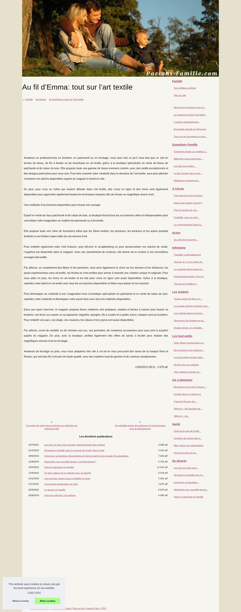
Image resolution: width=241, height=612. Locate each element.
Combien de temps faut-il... (188, 438)
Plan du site (180, 95)
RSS (104, 608)
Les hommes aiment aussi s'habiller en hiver (67, 478)
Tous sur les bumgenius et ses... (190, 136)
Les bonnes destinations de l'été (61, 484)
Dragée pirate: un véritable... (188, 327)
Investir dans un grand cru (187, 394)
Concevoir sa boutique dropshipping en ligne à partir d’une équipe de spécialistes (86, 456)
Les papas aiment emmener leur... (191, 306)
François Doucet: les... (185, 401)
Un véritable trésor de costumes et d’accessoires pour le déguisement (140, 427)
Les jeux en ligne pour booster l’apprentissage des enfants (74, 445)
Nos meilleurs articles (185, 88)
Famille (29, 99)
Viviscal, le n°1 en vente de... (189, 262)
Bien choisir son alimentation (188, 445)
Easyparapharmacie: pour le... (189, 276)
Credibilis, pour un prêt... (186, 217)
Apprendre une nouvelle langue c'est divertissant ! (70, 461)
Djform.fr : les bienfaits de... (188, 408)
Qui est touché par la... (185, 452)
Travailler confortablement (187, 254)
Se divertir (41, 99)
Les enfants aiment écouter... (189, 313)
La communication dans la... (188, 224)
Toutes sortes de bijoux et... (188, 299)
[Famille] (120, 38)
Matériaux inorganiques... (187, 180)
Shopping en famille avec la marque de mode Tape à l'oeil (74, 450)
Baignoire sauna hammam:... (189, 158)
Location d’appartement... (187, 122)
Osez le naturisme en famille (59, 467)
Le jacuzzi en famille (54, 490)
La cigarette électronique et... (189, 269)
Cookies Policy (93, 608)
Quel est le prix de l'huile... (187, 431)
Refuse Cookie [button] (20, 601)
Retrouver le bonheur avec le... (190, 107)
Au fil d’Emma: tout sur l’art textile (66, 99)
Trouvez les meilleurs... (186, 283)
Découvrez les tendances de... (189, 320)
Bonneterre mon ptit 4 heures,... (190, 387)
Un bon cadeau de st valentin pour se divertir (67, 473)
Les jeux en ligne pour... (186, 468)
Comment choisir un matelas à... (190, 151)
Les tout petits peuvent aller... (189, 357)
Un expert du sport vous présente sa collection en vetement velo (51, 427)
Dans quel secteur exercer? (188, 203)
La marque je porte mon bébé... (190, 114)
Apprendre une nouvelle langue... (191, 489)
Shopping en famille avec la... (189, 475)
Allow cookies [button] (47, 601)
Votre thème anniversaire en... (189, 342)
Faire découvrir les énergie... (189, 195)
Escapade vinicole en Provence (190, 129)
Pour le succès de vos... (186, 210)
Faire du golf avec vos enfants (60, 495)
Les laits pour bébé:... (185, 166)
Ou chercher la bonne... (186, 239)
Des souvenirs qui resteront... (189, 350)
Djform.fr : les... (182, 416)
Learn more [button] (34, 592)
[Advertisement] (96, 126)
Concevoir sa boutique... (186, 482)
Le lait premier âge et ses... (188, 173)
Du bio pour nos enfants (186, 364)
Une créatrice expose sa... (187, 372)
